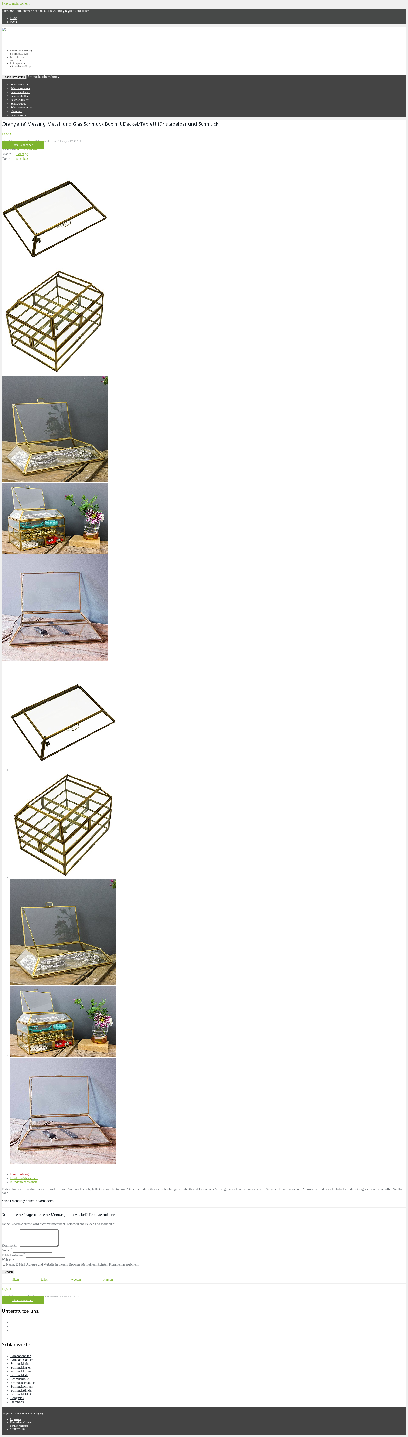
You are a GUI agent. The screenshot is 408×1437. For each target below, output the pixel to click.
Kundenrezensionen (23, 1182)
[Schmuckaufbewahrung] (30, 38)
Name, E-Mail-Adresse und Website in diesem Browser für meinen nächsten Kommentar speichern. (72, 1264)
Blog (13, 18)
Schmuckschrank (20, 88)
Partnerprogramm (19, 1425)
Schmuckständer (20, 92)
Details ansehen (22, 145)
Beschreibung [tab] (19, 1174)
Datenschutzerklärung (21, 1422)
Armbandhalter (20, 1356)
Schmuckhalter (20, 1363)
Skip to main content (15, 3)
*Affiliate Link (17, 1428)
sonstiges (22, 158)
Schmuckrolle (19, 115)
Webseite (8, 1259)
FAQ (13, 22)
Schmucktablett (20, 99)
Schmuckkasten (20, 84)
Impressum (15, 1419)
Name (7, 1250)
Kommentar (11, 1245)
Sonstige (22, 154)
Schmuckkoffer (19, 96)
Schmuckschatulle (21, 107)
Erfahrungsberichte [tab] (24, 1178)
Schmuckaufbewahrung (43, 76)
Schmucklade (18, 103)
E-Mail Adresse (13, 1255)
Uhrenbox (16, 111)
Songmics (17, 1398)
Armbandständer (21, 1360)
